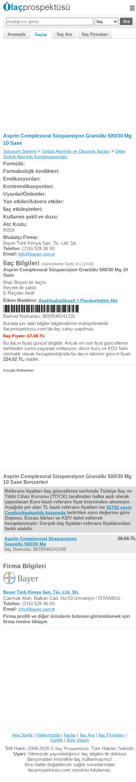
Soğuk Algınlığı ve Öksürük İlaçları (76, 151)
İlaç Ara (64, 34)
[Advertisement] (68, 84)
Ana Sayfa (22, 734)
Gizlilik (56, 739)
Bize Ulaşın (78, 739)
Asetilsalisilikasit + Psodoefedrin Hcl (78, 300)
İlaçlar (41, 34)
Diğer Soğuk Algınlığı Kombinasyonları (64, 154)
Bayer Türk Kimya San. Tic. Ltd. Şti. (41, 591)
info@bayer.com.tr (36, 253)
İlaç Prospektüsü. (72, 748)
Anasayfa (16, 34)
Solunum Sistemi (20, 151)
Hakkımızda (48, 734)
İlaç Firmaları (95, 34)
